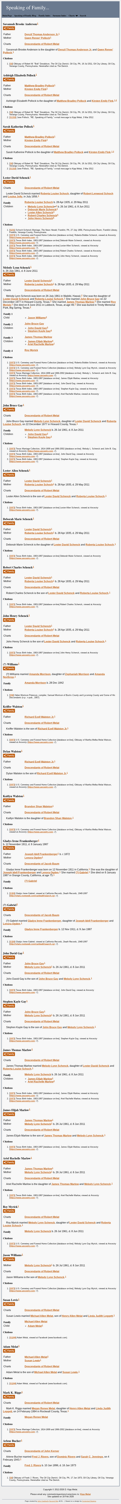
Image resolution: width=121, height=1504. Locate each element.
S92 (12, 695)
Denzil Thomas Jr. (41, 34)
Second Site (53, 1501)
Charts (72, 15)
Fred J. (40, 1456)
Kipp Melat (85, 1494)
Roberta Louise (54, 193)
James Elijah (40, 341)
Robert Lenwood (98, 193)
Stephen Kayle (39, 331)
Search (83, 15)
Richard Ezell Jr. (39, 717)
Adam (35, 1326)
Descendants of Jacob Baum (42, 863)
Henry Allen (72, 1316)
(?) (82, 872)
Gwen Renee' (37, 38)
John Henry (40, 218)
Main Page (7, 15)
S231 (12, 230)
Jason (37, 317)
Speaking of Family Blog (25, 15)
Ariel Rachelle (40, 344)
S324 (12, 893)
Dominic (66, 1456)
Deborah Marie (42, 209)
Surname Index (59, 15)
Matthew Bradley (39, 85)
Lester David (38, 280)
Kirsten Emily (35, 89)
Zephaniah (77, 674)
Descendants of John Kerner (42, 1451)
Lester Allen (40, 212)
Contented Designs (89, 1501)
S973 (12, 235)
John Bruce (90, 299)
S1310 (13, 117)
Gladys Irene (44, 920)
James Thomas (80, 302)
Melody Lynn (41, 206)
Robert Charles (42, 215)
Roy (31, 350)
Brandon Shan (38, 806)
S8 (11, 64)
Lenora (33, 857)
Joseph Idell (41, 854)
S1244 (13, 1337)
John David (37, 328)
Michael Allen (41, 1316)
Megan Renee (43, 1408)
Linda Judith (100, 1316)
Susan (32, 1360)
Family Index (44, 15)
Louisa (15, 196)
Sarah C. (92, 1456)
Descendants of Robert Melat (42, 44)
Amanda (40, 674)
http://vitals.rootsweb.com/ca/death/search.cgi (32, 896)
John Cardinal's (43, 1501)
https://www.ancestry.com (22, 237)
